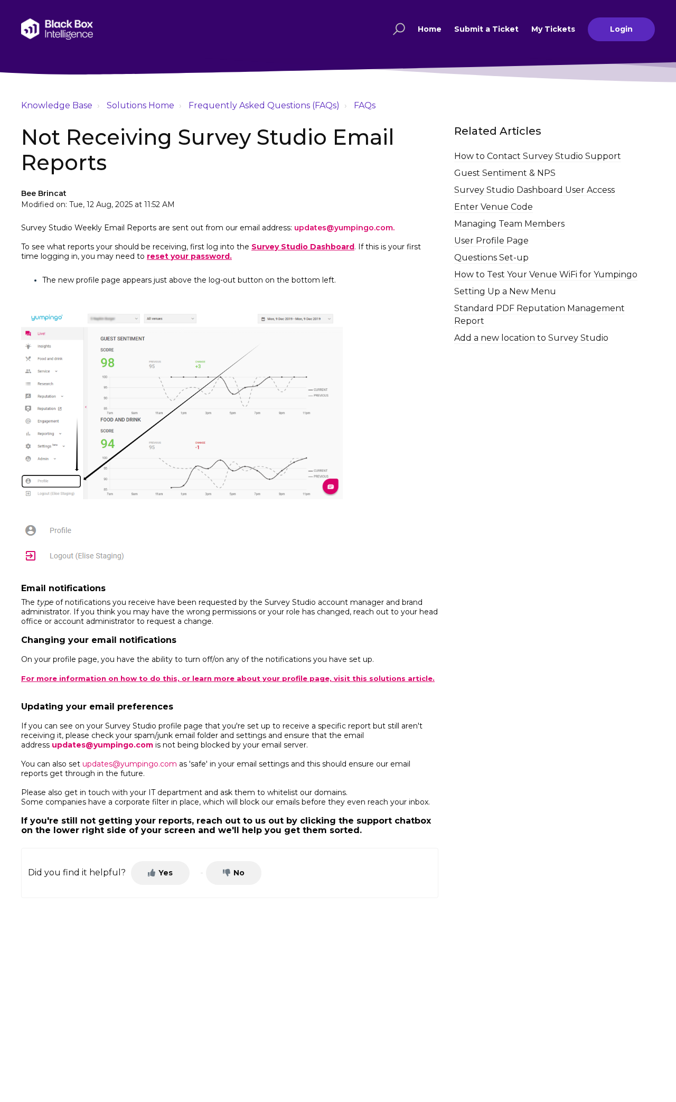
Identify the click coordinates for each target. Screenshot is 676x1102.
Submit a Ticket (486, 29)
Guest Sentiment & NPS (505, 173)
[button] (397, 29)
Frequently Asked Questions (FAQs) (264, 105)
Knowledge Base (56, 105)
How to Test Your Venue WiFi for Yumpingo (545, 274)
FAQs (364, 105)
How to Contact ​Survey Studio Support (537, 156)
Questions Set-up (491, 258)
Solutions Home (140, 105)
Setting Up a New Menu (505, 291)
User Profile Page (491, 241)
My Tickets (553, 29)
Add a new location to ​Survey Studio (531, 338)
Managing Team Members (509, 224)
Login (621, 29)
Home (430, 29)
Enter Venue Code (493, 207)
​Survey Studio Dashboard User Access (534, 190)
